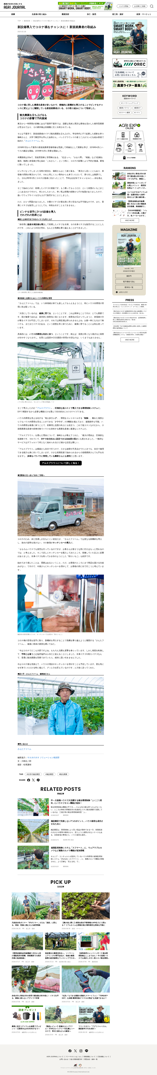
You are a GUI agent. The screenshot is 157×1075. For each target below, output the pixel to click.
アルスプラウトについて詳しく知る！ (60, 463)
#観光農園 (63, 774)
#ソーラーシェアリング (129, 103)
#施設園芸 (49, 774)
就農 (13, 14)
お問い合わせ (63, 1059)
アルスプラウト (44, 408)
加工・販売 (91, 14)
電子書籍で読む (129, 281)
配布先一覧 (129, 287)
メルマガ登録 (123, 6)
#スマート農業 (124, 113)
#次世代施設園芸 (33, 774)
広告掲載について (103, 1056)
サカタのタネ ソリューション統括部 (43, 757)
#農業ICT (137, 108)
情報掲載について (89, 1056)
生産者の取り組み (39, 14)
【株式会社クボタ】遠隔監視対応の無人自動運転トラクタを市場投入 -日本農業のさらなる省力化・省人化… (130, 312)
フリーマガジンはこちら (73, 1056)
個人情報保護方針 (76, 1059)
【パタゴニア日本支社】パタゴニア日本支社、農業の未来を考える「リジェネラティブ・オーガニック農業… (130, 305)
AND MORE (129, 220)
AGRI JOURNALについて (55, 1056)
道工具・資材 (117, 14)
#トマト (137, 113)
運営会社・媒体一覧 (91, 1059)
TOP (19, 21)
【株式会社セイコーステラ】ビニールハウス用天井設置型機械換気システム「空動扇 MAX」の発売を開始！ (130, 333)
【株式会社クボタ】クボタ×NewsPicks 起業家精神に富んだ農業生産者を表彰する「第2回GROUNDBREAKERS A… (129, 319)
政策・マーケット (144, 14)
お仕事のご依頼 (139, 6)
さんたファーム (32, 141)
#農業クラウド (124, 108)
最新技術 (65, 14)
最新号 (129, 276)
